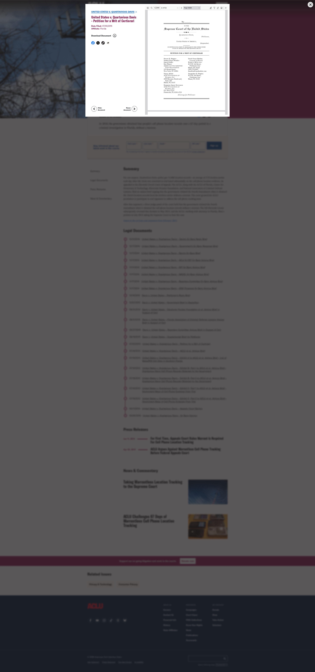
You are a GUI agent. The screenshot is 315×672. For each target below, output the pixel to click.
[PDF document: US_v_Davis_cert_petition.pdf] (186, 60)
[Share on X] (98, 43)
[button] (103, 43)
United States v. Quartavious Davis (112, 11)
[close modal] (310, 4)
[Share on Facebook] (93, 43)
